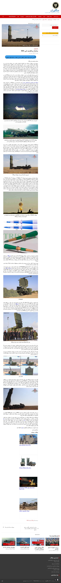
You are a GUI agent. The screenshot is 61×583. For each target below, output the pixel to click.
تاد (3, 418)
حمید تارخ (30, 53)
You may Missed (53, 536)
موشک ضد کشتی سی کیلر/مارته (53, 566)
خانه (18, 16)
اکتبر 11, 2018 (12, 549)
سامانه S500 (29, 520)
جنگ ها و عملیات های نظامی (30, 16)
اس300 (9, 268)
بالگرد (42, 544)
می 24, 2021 (41, 550)
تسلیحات (39, 16)
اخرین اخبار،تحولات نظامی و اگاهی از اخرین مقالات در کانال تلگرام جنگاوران (20, 57)
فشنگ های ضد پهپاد (55, 563)
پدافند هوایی (36, 48)
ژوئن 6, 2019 (27, 549)
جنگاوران (54, 10)
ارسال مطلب (49, 16)
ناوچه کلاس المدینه (24, 547)
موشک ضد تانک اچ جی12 (9, 527)
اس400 (9, 255)
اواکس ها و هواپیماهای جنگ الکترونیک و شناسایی (39, 543)
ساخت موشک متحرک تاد (21, 89)
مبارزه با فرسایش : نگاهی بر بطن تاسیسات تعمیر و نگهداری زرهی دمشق (30, 528)
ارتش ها (22, 16)
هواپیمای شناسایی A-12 (9, 547)
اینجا (22, 427)
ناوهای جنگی (22, 544)
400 (6, 268)
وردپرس (24, 580)
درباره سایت (56, 16)
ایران (44, 16)
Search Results (12, 16)
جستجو (55, 27)
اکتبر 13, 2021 (35, 53)
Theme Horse (36, 580)
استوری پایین (53, 544)
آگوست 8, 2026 (55, 550)
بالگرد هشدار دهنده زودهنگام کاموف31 (39, 548)
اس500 (33, 520)
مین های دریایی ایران (55, 571)
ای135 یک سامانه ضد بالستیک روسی (30, 82)
